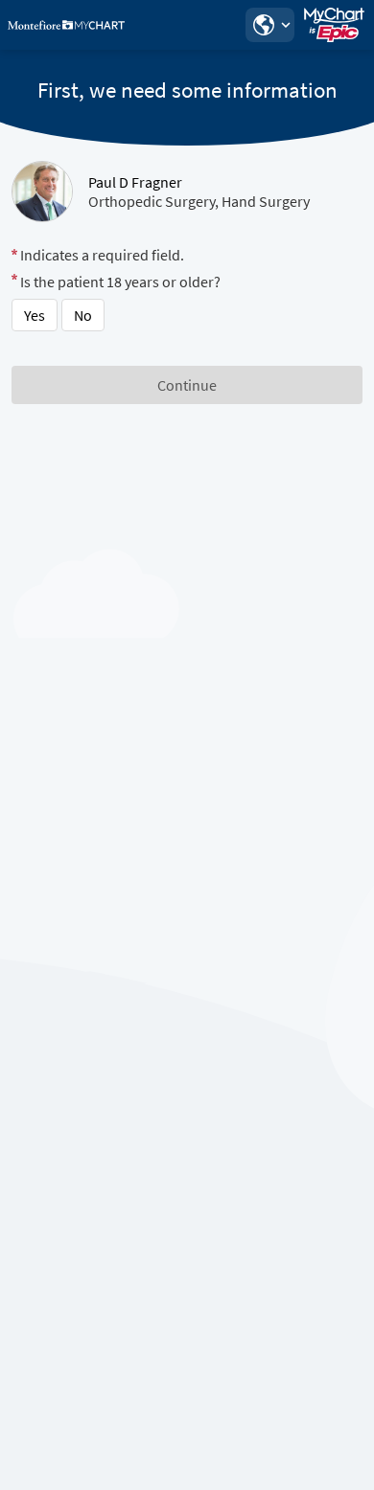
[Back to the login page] (66, 25)
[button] (269, 25)
